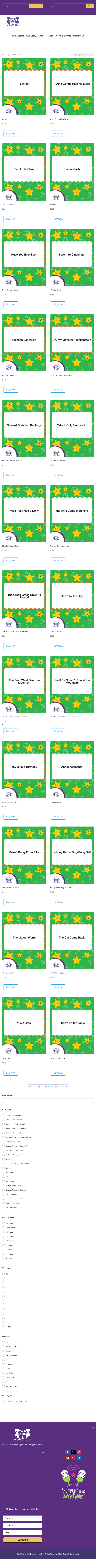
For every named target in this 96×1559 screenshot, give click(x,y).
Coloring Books (11, 1194)
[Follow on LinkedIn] (79, 1457)
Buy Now (10, 133)
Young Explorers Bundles (15, 1115)
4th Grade (9, 1245)
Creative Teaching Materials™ (17, 1146)
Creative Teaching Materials (16, 1190)
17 (52, 1086)
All (4, 1402)
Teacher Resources (13, 1203)
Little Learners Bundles (14, 1120)
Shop (41, 36)
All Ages (8, 1327)
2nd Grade (10, 1236)
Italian (8, 1369)
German (9, 1360)
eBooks (8, 1177)
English (8, 1342)
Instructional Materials (14, 1185)
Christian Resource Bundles (16, 1133)
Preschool (9, 1223)
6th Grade (9, 1254)
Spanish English (11, 1386)
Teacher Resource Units (14, 1199)
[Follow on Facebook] (67, 1452)
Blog (51, 36)
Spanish (9, 1382)
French (8, 1351)
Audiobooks (10, 1172)
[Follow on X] (73, 1452)
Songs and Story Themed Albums (18, 1164)
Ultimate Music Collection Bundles (18, 1137)
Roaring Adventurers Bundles (16, 1128)
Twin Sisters (18, 36)
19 (59, 1086)
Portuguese (10, 1377)
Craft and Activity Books (14, 1155)
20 (63, 1086)
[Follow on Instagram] (79, 1452)
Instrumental (10, 1364)
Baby (7, 1274)
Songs (8, 1168)
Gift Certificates (11, 1207)
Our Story (31, 36)
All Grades (9, 1258)
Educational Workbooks (14, 1150)
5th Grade (9, 1249)
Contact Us (78, 36)
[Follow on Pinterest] (73, 1457)
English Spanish (11, 1347)
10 (6, 1318)
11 (6, 1322)
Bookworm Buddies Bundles (16, 1124)
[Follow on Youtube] (67, 1457)
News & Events (63, 36)
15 (45, 1086)
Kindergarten (10, 1228)
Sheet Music (10, 1181)
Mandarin (9, 1373)
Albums (8, 1159)
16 (48, 1086)
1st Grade (9, 1232)
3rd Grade (9, 1241)
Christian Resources (13, 1142)
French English (11, 1355)
